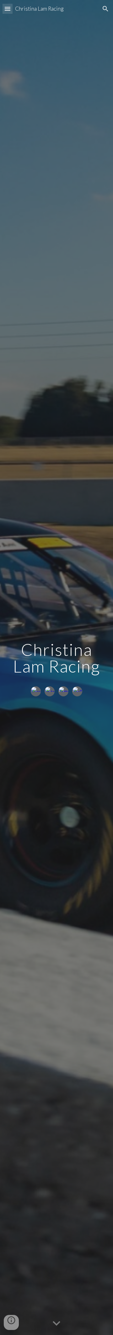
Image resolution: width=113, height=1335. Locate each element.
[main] (56, 661)
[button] (7, 8)
